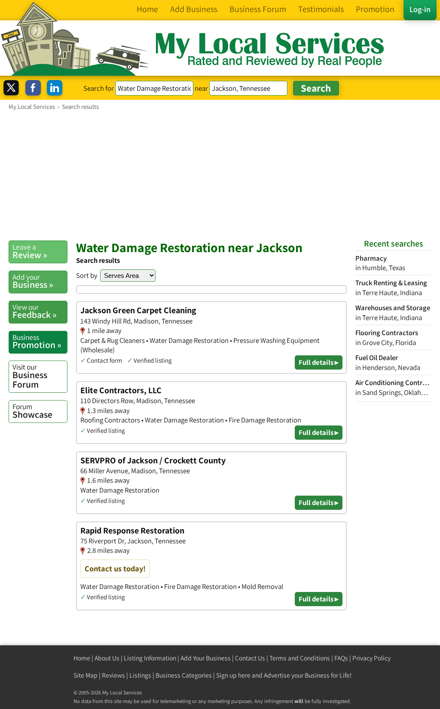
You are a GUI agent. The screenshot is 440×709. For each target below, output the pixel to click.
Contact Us (250, 658)
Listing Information (150, 658)
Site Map (85, 675)
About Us (107, 658)
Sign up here (233, 675)
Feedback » (34, 311)
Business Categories (184, 675)
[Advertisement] (220, 175)
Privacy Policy (371, 658)
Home (81, 658)
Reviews (113, 675)
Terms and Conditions (299, 658)
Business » (32, 281)
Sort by (87, 275)
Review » (29, 251)
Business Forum (29, 376)
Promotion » (36, 341)
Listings (140, 675)
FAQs (341, 658)
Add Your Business (205, 658)
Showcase (32, 410)
